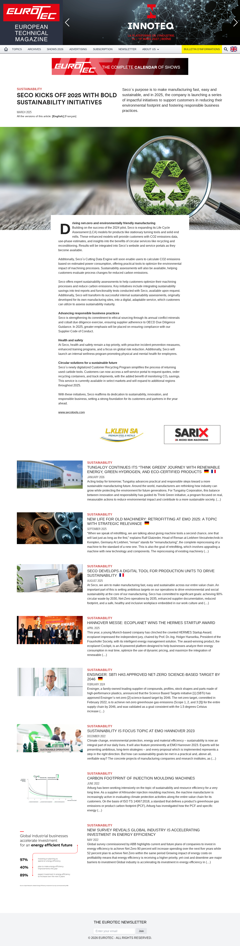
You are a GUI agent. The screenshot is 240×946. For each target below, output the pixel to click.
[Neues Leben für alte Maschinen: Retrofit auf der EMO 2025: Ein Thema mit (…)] (147, 523)
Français (70, 116)
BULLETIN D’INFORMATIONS (202, 49)
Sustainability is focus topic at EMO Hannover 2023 (141, 731)
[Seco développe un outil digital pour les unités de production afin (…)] (121, 575)
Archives (34, 49)
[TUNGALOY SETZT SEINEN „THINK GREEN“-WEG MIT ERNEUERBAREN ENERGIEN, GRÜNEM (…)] (206, 471)
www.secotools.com (71, 412)
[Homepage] (6, 49)
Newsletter (127, 49)
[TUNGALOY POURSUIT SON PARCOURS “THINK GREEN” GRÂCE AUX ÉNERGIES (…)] (213, 471)
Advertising (78, 49)
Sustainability (29, 89)
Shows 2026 (55, 49)
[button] (235, 22)
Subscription (102, 49)
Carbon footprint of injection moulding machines (141, 778)
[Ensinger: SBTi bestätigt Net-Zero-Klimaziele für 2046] (100, 678)
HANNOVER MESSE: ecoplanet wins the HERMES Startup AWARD (151, 623)
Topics (17, 49)
